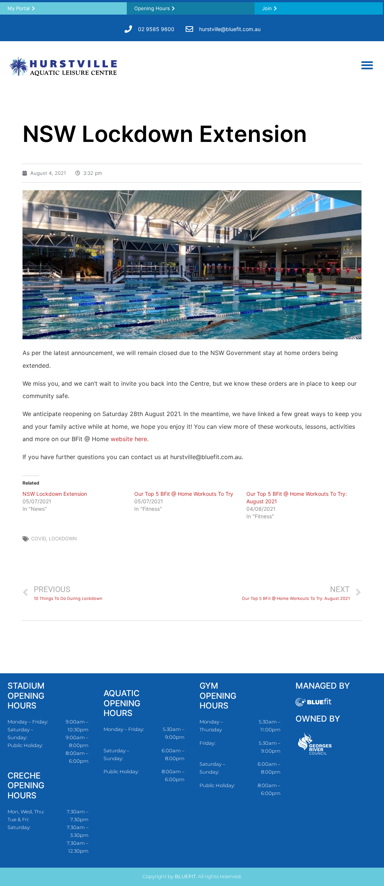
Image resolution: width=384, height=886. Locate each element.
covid (38, 538)
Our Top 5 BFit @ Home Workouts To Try (183, 494)
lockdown (63, 538)
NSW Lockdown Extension (54, 494)
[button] (366, 65)
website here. (129, 439)
